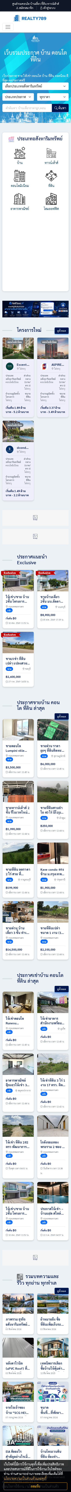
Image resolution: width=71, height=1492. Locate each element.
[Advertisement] (35, 253)
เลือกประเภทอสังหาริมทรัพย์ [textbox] (23, 86)
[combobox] (35, 86)
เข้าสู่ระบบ (49, 8)
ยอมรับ (35, 1486)
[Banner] (35, 308)
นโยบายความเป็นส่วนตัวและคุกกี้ (25, 1478)
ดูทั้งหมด (61, 330)
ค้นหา (62, 108)
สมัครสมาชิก (26, 8)
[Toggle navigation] (7, 27)
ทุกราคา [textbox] (45, 97)
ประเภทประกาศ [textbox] (15, 97)
